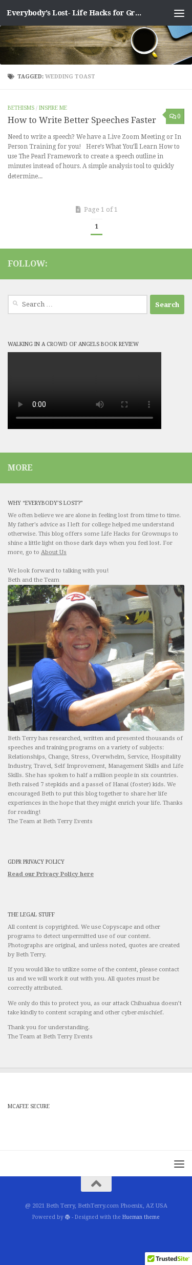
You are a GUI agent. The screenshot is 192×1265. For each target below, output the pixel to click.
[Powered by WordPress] (67, 1217)
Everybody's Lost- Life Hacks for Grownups (76, 13)
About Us (54, 552)
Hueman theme (141, 1217)
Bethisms (21, 108)
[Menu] (179, 13)
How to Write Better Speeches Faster (82, 120)
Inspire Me (53, 108)
